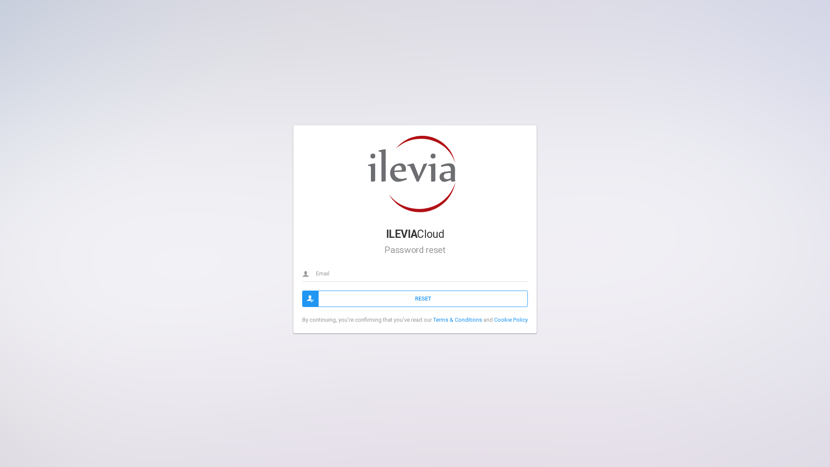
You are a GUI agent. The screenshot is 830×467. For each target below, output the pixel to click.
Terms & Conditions (457, 320)
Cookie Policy (511, 320)
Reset (423, 298)
